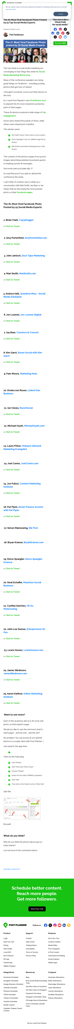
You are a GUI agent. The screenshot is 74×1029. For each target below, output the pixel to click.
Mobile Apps (52, 963)
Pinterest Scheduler (10, 991)
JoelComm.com (29, 463)
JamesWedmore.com (15, 673)
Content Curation (54, 942)
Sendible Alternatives (56, 994)
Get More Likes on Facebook (36, 986)
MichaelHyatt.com (34, 425)
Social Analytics (53, 959)
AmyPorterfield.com (36, 237)
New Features (8, 956)
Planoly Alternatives (55, 998)
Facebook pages (24, 192)
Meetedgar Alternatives (56, 984)
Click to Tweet (13, 226)
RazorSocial (26, 408)
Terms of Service (32, 952)
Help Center (30, 942)
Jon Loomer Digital (30, 314)
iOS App (6, 959)
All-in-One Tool (53, 938)
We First (33, 528)
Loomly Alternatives (55, 991)
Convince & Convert (27, 332)
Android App (7, 963)
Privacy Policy (31, 956)
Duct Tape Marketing (33, 255)
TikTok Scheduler (9, 994)
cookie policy (12, 9)
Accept (61, 14)
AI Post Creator (53, 952)
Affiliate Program (9, 966)
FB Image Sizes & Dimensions (36, 1000)
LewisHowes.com (33, 650)
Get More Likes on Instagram (36, 990)
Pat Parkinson (16, 34)
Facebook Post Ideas (33, 993)
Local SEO (7, 952)
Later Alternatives (54, 988)
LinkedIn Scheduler (10, 988)
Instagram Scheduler (10, 981)
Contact (29, 938)
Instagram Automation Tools (36, 997)
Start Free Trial (37, 909)
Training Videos (31, 945)
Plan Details (7, 949)
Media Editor (52, 945)
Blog (27, 977)
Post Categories (54, 949)
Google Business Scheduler (13, 984)
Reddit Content (9, 1005)
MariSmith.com (27, 273)
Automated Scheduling (56, 956)
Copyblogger (26, 220)
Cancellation (30, 949)
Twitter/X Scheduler (10, 998)
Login (5, 938)
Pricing (5, 945)
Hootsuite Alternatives (56, 977)
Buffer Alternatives (55, 981)
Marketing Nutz (28, 373)
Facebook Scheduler (10, 977)
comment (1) (11, 869)
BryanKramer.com (34, 542)
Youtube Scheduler (10, 1001)
